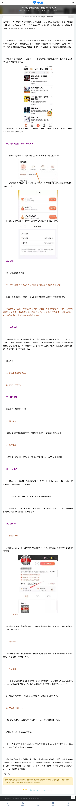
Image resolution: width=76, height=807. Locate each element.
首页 (8, 805)
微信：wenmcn (37, 798)
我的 (68, 805)
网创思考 (22, 10)
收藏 (25, 789)
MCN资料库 (54, 10)
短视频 (22, 805)
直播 (38, 805)
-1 (31, 798)
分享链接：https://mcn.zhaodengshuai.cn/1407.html (41, 790)
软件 (53, 805)
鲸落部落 (16, 798)
